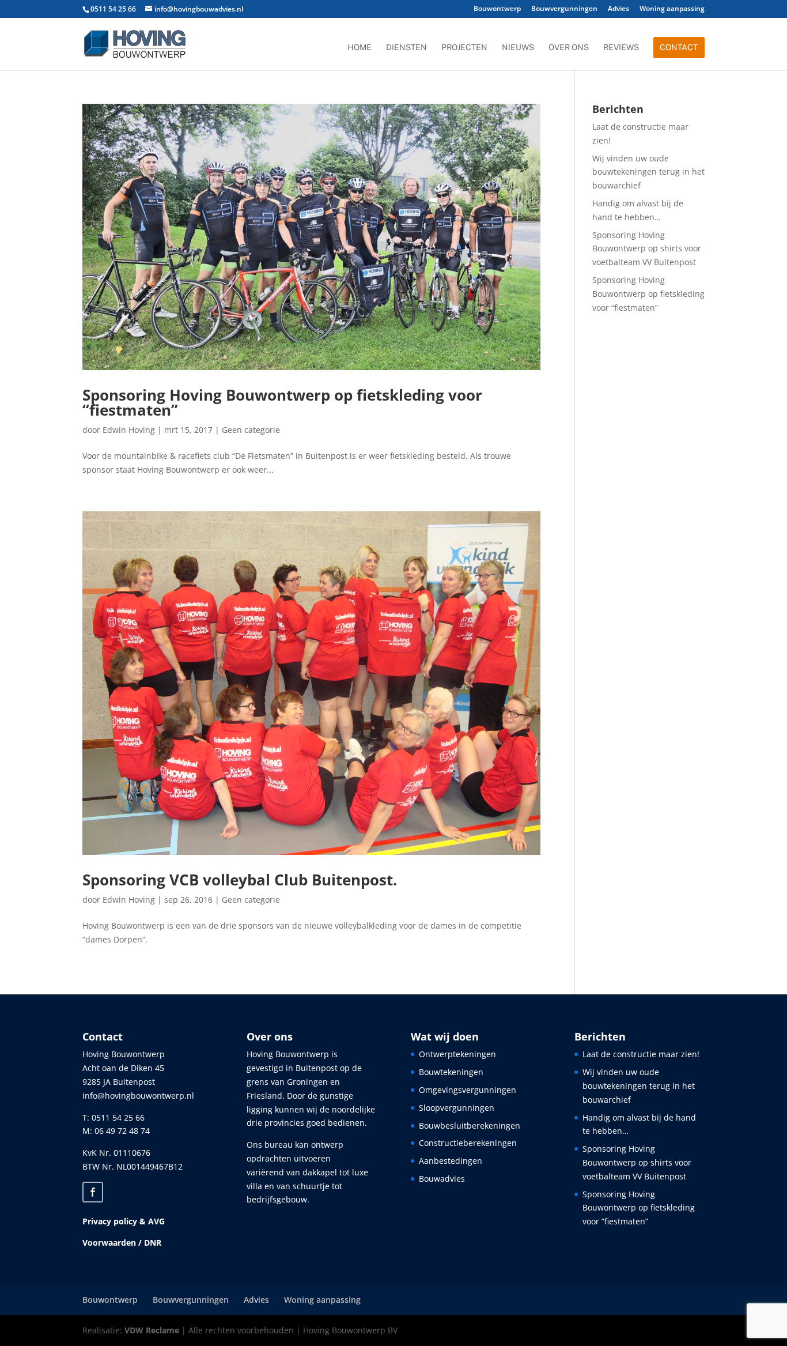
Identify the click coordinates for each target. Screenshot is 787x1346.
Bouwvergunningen (564, 9)
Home (359, 47)
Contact (679, 47)
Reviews (621, 47)
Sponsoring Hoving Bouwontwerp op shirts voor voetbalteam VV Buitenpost (646, 248)
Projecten (464, 47)
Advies (618, 9)
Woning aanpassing (672, 9)
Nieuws (518, 47)
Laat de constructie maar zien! (640, 1054)
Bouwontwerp (497, 9)
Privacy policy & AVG (123, 1221)
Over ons (568, 47)
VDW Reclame (151, 1330)
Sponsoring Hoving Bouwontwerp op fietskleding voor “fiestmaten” (282, 402)
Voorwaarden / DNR (121, 1242)
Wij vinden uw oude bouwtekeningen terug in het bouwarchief (648, 172)
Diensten (406, 47)
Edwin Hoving (129, 429)
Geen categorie (251, 429)
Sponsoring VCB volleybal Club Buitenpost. (239, 879)
